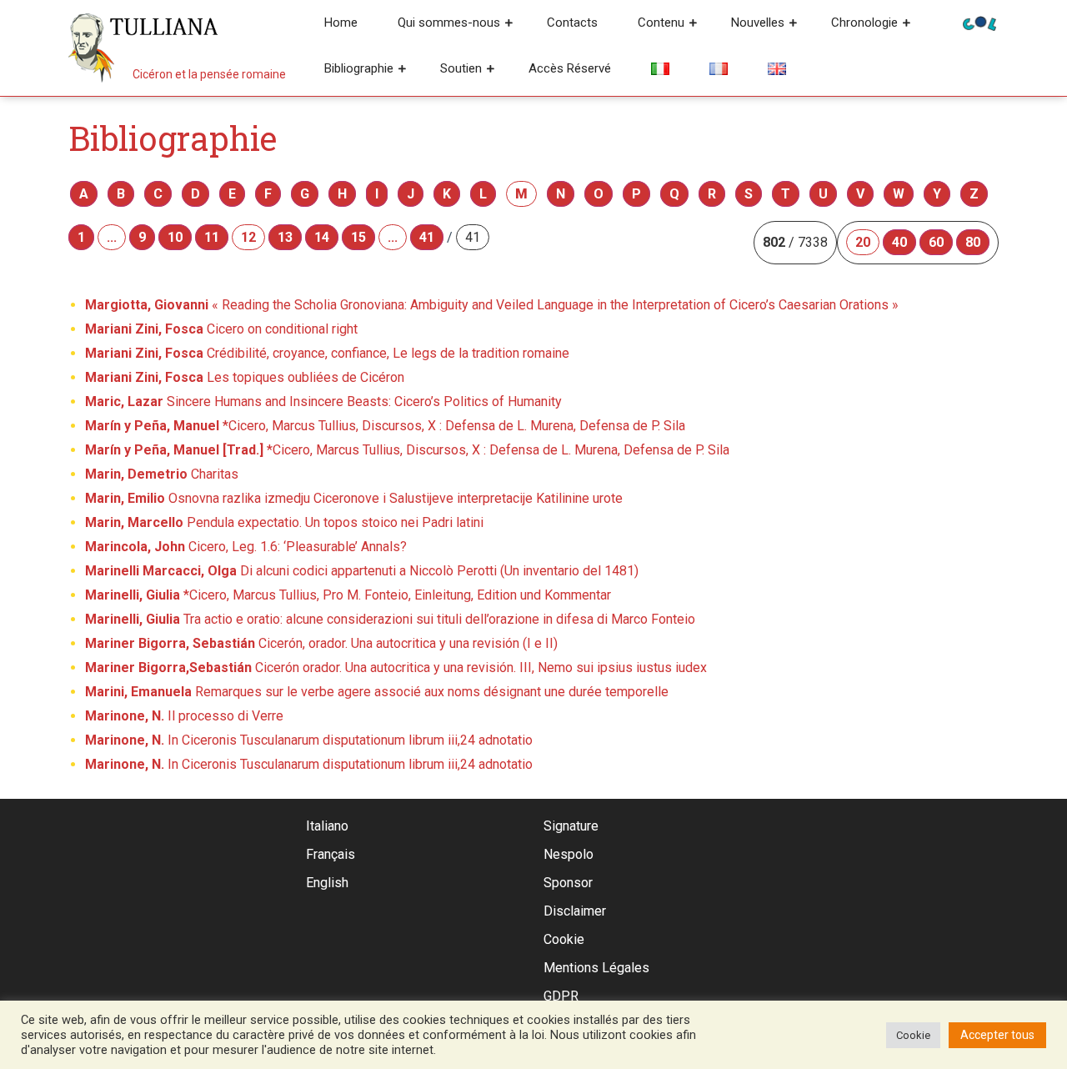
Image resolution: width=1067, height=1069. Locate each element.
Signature (571, 826)
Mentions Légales (596, 968)
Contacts (572, 22)
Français (330, 854)
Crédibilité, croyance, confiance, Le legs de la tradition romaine (327, 353)
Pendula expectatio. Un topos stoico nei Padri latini (284, 522)
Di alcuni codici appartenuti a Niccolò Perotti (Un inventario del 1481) (362, 571)
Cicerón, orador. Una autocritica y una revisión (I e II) (321, 643)
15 (358, 237)
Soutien (461, 68)
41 (426, 237)
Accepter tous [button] (997, 1034)
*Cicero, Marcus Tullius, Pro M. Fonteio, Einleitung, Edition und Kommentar (348, 595)
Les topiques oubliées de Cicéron (244, 377)
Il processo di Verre (184, 716)
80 (972, 242)
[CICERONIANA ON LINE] (979, 22)
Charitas (161, 474)
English (327, 883)
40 (899, 242)
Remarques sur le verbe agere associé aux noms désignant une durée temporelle (377, 692)
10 (175, 237)
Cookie (564, 939)
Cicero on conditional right (221, 329)
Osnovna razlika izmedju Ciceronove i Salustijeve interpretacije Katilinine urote (354, 498)
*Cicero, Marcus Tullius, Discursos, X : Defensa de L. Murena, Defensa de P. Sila (385, 426)
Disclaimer (575, 911)
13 (285, 237)
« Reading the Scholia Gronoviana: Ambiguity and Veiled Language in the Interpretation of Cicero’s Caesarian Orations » (492, 305)
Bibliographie (358, 68)
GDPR (561, 996)
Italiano (327, 826)
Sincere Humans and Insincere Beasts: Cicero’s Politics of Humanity (323, 401)
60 (936, 242)
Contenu (661, 22)
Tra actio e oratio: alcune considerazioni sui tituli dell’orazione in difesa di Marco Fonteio (390, 619)
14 (321, 237)
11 (211, 237)
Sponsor (568, 883)
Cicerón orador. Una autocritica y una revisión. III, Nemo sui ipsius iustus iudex (396, 667)
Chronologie (864, 22)
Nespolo (569, 854)
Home (341, 22)
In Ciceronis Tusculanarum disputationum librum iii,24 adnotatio (309, 740)
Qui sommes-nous (449, 22)
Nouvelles (757, 22)
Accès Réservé (569, 68)
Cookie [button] (913, 1035)
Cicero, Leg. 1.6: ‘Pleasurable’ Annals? (246, 547)
